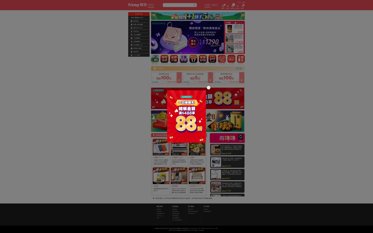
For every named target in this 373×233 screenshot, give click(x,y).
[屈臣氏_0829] (186, 116)
